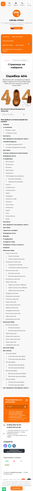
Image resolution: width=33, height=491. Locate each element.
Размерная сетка (9, 156)
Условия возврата (9, 141)
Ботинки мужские (12, 325)
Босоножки (10, 161)
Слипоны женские (12, 299)
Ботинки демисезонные (16, 276)
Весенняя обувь (11, 370)
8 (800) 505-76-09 (14, 425)
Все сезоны (7, 350)
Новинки (6, 247)
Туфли (8, 193)
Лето (7, 213)
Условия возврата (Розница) (16, 147)
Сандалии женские (12, 310)
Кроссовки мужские (13, 339)
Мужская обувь (8, 322)
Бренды (6, 236)
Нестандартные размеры (15, 176)
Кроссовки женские (13, 305)
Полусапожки (10, 190)
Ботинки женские (12, 270)
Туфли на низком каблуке (17, 285)
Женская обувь (8, 250)
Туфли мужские (11, 333)
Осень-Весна (10, 216)
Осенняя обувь (11, 353)
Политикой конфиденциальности (17, 416)
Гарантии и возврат (10, 230)
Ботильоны (9, 164)
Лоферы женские (12, 293)
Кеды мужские (11, 342)
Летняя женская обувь (16, 382)
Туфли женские (11, 282)
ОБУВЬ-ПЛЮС (16, 20)
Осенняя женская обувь (16, 356)
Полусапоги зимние (15, 265)
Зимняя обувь (10, 362)
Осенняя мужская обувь (16, 359)
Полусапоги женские (13, 262)
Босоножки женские (13, 313)
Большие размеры (14, 179)
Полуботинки (10, 187)
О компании (7, 127)
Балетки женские (12, 307)
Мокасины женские (13, 296)
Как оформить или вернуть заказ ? (16, 139)
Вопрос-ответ (10, 130)
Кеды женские (11, 302)
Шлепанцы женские (13, 319)
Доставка (6, 150)
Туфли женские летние (16, 290)
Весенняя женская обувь (17, 373)
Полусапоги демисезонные (18, 267)
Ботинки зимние (14, 273)
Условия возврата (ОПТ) (14, 144)
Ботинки (9, 167)
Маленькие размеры (15, 182)
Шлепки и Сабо (11, 199)
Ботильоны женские (13, 279)
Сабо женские (11, 316)
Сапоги (8, 184)
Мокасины (9, 173)
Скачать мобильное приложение (15, 153)
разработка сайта (16, 472)
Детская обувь (8, 348)
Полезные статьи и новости (13, 244)
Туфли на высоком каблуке (17, 287)
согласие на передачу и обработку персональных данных (16, 412)
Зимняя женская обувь (16, 365)
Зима (7, 219)
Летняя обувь (10, 379)
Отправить (25, 407)
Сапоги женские (11, 253)
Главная (6, 124)
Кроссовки (10, 170)
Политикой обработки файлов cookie (20, 485)
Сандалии (9, 196)
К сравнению (8, 159)
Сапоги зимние (13, 256)
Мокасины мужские (13, 336)
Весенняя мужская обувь (17, 376)
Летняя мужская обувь (16, 385)
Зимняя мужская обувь (16, 368)
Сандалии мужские (12, 345)
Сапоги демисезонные (16, 259)
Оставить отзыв (11, 133)
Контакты (6, 136)
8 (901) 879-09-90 (14, 427)
